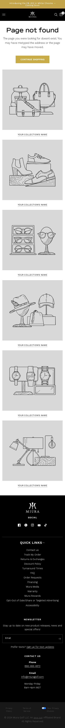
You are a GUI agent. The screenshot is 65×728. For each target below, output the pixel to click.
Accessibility (32, 605)
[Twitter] (25, 525)
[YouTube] (39, 525)
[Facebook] (19, 525)
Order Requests (32, 577)
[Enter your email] (59, 639)
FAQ (32, 573)
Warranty (32, 591)
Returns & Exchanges (32, 559)
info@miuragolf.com (32, 676)
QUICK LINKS (31, 543)
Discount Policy (32, 563)
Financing (32, 582)
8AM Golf (38, 718)
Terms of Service (27, 709)
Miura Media (32, 586)
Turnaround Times (32, 568)
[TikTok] (45, 525)
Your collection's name (32, 134)
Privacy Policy (9, 709)
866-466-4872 (32, 666)
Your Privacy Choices (53, 709)
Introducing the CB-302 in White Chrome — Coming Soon (32, 4)
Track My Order (32, 554)
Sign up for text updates (40, 647)
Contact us (32, 550)
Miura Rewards (32, 595)
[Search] (56, 15)
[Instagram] (32, 525)
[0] (61, 15)
